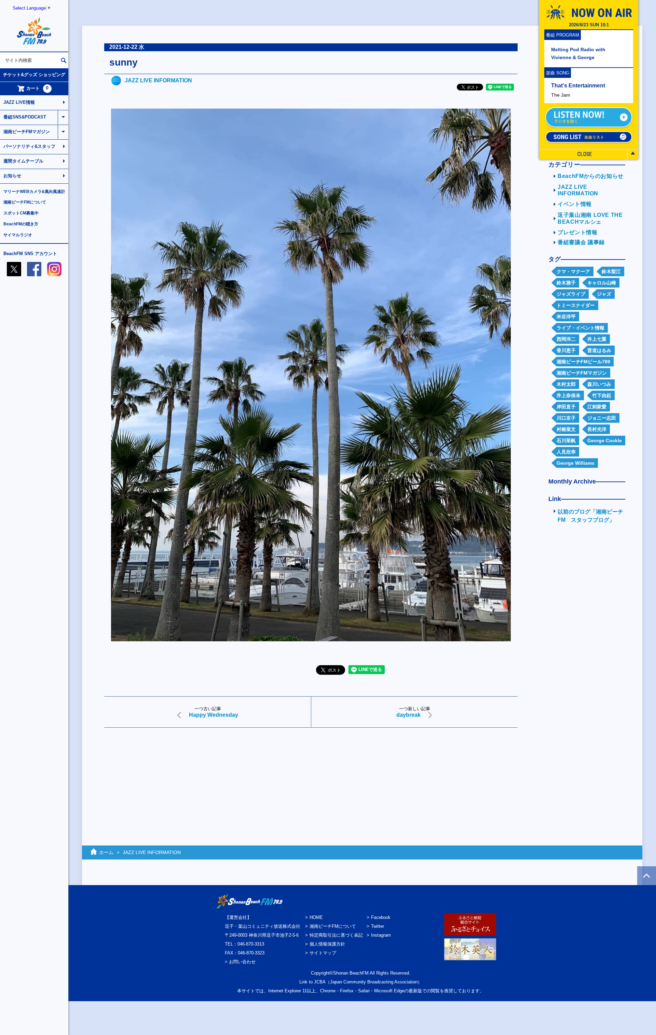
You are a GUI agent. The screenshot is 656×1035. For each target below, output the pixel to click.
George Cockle (604, 440)
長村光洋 (596, 429)
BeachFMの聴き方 (20, 224)
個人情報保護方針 (327, 944)
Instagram (381, 935)
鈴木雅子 (566, 282)
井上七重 (596, 339)
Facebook (381, 917)
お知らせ (12, 175)
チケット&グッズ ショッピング (34, 74)
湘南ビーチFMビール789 (583, 361)
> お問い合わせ (240, 961)
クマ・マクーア (573, 271)
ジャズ (604, 294)
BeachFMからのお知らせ (591, 176)
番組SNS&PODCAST (24, 117)
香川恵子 (566, 350)
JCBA (320, 981)
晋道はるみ (599, 350)
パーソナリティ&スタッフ (29, 146)
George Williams (575, 463)
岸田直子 (566, 406)
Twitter (377, 926)
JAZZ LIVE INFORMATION (158, 80)
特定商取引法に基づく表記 (336, 935)
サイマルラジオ (17, 235)
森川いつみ (599, 384)
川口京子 (566, 418)
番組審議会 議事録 (581, 242)
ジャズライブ (571, 294)
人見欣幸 (566, 451)
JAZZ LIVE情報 (19, 102)
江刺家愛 (596, 406)
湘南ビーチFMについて (24, 202)
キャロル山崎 (601, 282)
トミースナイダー (576, 305)
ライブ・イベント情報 (580, 328)
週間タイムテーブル (23, 161)
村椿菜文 (566, 429)
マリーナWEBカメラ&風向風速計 (34, 191)
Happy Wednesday (213, 715)
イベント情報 (575, 204)
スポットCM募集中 (21, 213)
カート (37, 88)
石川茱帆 (566, 440)
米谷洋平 (566, 316)
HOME (316, 917)
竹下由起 (601, 395)
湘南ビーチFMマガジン (26, 131)
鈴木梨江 (611, 271)
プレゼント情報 (578, 232)
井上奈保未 (568, 395)
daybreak (408, 715)
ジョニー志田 (601, 418)
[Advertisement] (309, 786)
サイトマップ (323, 952)
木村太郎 (566, 384)
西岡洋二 (566, 339)
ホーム (106, 852)
